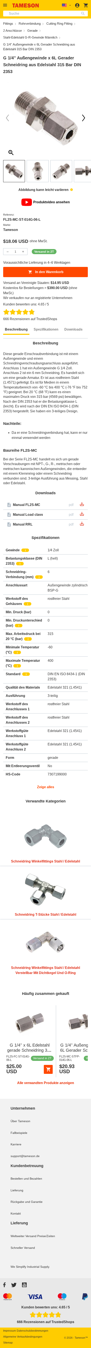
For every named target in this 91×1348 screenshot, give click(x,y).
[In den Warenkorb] (48, 1069)
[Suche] (84, 13)
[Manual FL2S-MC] (81, 505)
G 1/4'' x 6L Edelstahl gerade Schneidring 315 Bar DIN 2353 (29, 1050)
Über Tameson (20, 1121)
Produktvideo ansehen (51, 202)
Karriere (16, 1144)
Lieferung (17, 1190)
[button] (5, 5)
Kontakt (16, 1213)
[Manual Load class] (81, 515)
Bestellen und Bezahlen (26, 1178)
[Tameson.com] (25, 5)
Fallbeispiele (19, 1133)
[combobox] (45, 13)
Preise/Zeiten (46, 1236)
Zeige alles (45, 787)
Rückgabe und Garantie (27, 1201)
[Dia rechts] (7, 118)
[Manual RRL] (81, 525)
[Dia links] (84, 118)
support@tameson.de (25, 1156)
